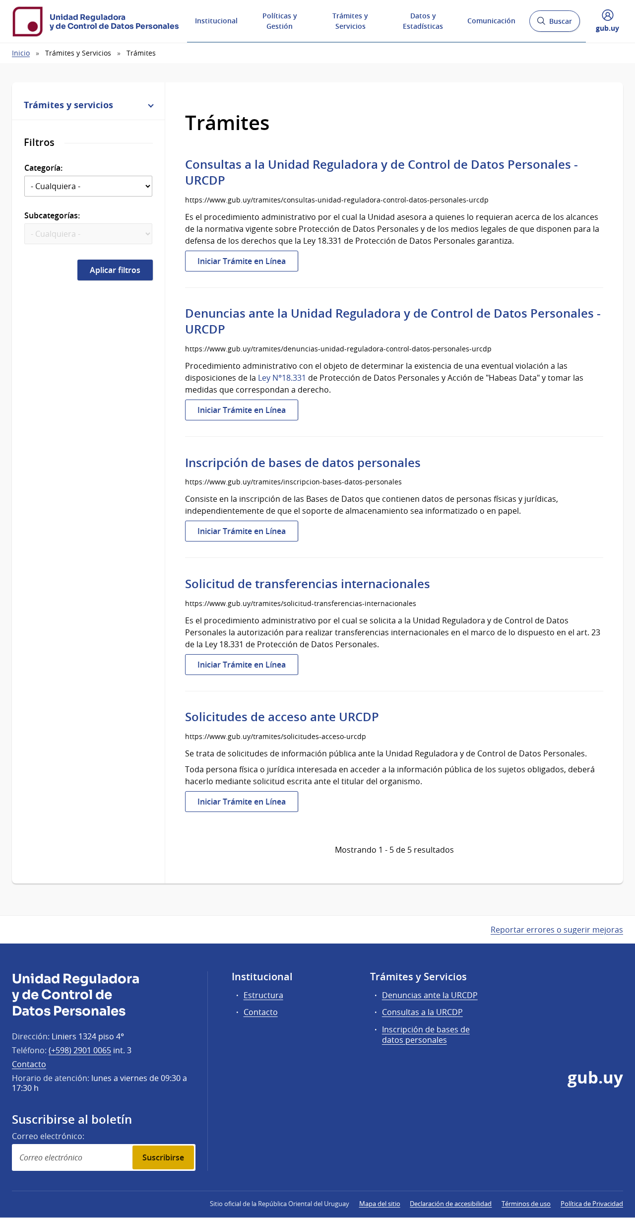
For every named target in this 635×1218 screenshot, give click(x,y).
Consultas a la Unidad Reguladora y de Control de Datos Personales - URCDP (381, 172)
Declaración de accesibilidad (451, 1203)
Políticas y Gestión (279, 21)
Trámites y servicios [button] (68, 104)
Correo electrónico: (48, 1136)
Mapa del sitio (379, 1203)
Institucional (216, 20)
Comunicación (491, 20)
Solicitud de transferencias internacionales (307, 584)
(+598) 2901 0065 (80, 1050)
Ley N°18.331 (282, 377)
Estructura (263, 995)
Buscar (554, 24)
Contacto (29, 1064)
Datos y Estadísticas (423, 21)
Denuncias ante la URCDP (430, 995)
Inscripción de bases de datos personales (303, 463)
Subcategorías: (52, 215)
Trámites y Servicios (350, 21)
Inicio (21, 53)
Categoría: (43, 167)
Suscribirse (163, 1157)
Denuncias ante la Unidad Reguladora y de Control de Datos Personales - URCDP (393, 321)
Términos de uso (526, 1203)
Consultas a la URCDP (422, 1012)
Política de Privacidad (592, 1203)
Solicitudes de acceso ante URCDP (282, 717)
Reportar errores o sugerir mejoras (557, 929)
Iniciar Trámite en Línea (247, 263)
